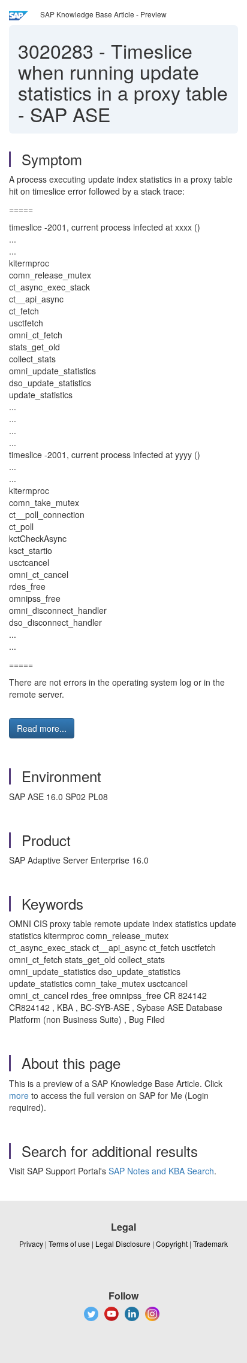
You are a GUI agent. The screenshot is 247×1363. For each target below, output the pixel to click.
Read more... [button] (42, 728)
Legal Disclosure (122, 1243)
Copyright (172, 1243)
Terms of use (69, 1243)
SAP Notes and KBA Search (161, 1171)
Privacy (31, 1243)
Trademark (210, 1243)
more (19, 1095)
